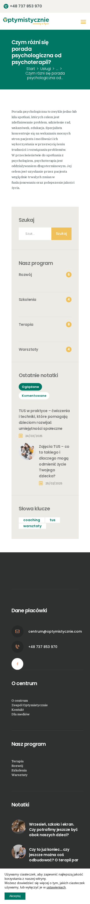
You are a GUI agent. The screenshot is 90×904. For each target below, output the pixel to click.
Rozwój (17, 766)
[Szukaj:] (45, 233)
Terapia (18, 761)
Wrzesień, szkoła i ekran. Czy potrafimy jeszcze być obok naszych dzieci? (53, 829)
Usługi (45, 68)
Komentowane (34, 395)
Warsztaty (20, 775)
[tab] (30, 387)
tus (52, 520)
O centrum (20, 700)
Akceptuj (15, 896)
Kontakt (18, 710)
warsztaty (32, 526)
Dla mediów (21, 714)
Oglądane (30, 387)
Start (30, 68)
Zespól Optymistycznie (30, 705)
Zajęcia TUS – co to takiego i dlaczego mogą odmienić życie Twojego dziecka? (54, 461)
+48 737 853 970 (42, 646)
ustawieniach (56, 887)
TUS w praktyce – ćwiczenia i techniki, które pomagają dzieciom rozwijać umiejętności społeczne (44, 419)
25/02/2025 (53, 483)
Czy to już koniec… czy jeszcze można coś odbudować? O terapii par (53, 855)
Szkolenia (19, 770)
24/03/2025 (34, 436)
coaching (31, 520)
